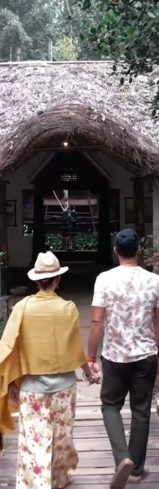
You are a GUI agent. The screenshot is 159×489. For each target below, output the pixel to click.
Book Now (115, 3)
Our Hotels (16, 3)
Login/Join (108, 3)
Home (10, 3)
